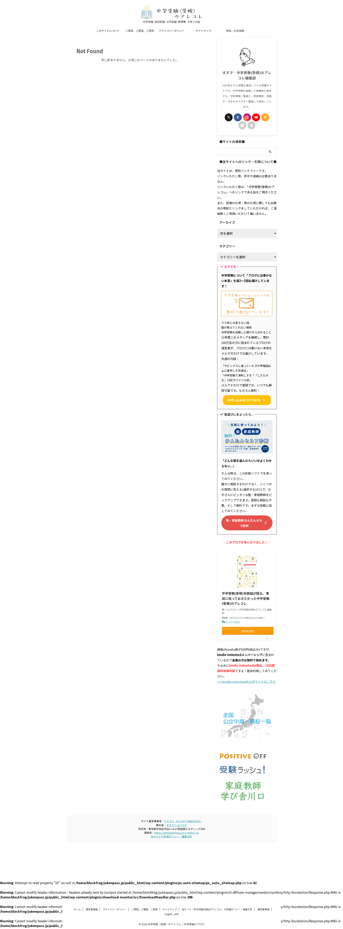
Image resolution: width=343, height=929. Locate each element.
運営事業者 (263, 909)
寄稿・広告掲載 (235, 31)
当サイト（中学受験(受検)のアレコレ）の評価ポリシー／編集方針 (217, 909)
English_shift (171, 914)
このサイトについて (107, 31)
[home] (251, 125)
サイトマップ (203, 31)
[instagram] (247, 117)
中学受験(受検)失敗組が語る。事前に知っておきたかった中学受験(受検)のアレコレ (245, 598)
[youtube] (256, 117)
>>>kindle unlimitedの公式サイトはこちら (246, 681)
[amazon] (265, 117)
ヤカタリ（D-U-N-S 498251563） (183, 821)
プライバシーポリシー (171, 31)
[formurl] (242, 125)
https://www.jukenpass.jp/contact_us (176, 832)
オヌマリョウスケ (176, 825)
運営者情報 (92, 909)
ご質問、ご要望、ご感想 (139, 31)
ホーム (77, 909)
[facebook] (238, 117)
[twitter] (229, 117)
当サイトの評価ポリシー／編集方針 (171, 836)
